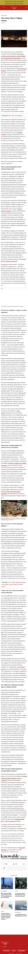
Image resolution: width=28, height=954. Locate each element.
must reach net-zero (18, 809)
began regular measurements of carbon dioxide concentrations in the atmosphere (13, 56)
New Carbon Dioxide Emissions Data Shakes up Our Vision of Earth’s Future (14, 584)
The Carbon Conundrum (15, 115)
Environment (4, 15)
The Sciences (6, 950)
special (20, 667)
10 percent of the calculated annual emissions (12, 492)
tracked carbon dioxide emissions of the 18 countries (14, 778)
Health (16, 891)
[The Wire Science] (14, 8)
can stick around (15, 711)
